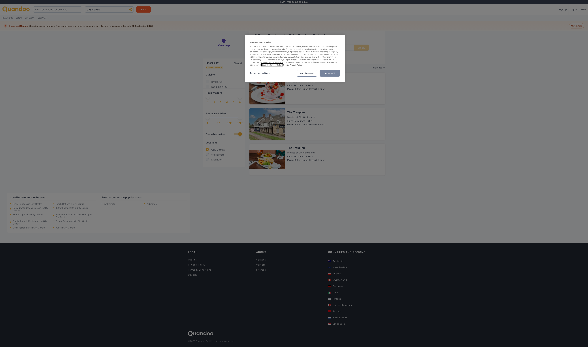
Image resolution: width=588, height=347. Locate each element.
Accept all (330, 73)
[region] (295, 58)
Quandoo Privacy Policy (272, 65)
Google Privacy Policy (292, 65)
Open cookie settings (260, 73)
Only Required (306, 73)
